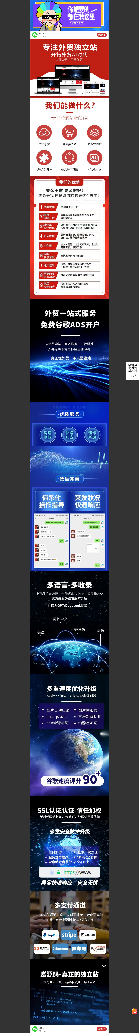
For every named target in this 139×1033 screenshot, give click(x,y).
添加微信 (101, 35)
